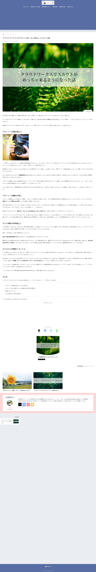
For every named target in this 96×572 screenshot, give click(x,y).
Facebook (24, 406)
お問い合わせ (70, 6)
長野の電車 (54, 6)
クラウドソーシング (88, 366)
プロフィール (26, 6)
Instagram (28, 406)
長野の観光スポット (46, 6)
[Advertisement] (48, 20)
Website (32, 406)
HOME (49, 566)
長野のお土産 (62, 6)
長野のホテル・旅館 (35, 6)
